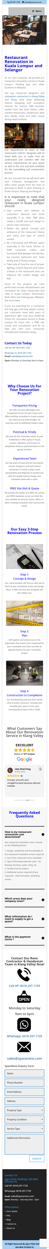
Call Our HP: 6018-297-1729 (17, 347)
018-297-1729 (14, 2)
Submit (36, 1158)
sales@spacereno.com (22, 356)
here (17, 300)
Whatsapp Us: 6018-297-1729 (18, 353)
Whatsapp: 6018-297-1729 (24, 1036)
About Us (11, 1228)
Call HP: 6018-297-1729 (24, 986)
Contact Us (11, 1224)
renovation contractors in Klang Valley (24, 96)
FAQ (8, 1215)
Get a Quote (12, 1211)
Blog (8, 1219)
